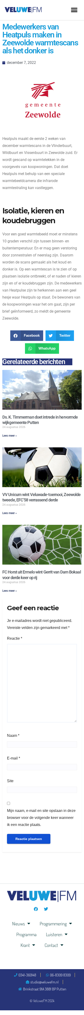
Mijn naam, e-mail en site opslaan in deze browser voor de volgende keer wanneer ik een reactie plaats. (41, 818)
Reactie (14, 638)
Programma (26, 934)
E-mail (13, 758)
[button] (74, 10)
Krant (25, 945)
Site (10, 781)
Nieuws (18, 923)
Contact (51, 945)
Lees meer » (9, 435)
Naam (13, 736)
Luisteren (54, 934)
